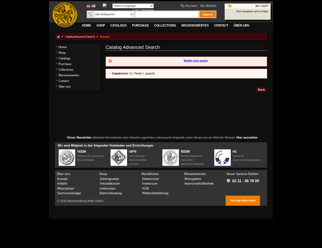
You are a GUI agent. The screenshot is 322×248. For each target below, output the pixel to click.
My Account (189, 6)
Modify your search (196, 60)
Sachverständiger (69, 193)
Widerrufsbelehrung (155, 193)
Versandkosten (110, 183)
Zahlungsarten (109, 179)
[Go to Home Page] (58, 36)
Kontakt (62, 179)
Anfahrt (62, 183)
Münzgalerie (193, 179)
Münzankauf (65, 188)
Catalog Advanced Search (80, 36)
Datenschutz (150, 179)
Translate (148, 10)
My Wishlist (208, 6)
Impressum (149, 183)
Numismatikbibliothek (199, 183)
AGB (145, 188)
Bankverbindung (111, 193)
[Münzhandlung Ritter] (65, 15)
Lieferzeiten (108, 188)
